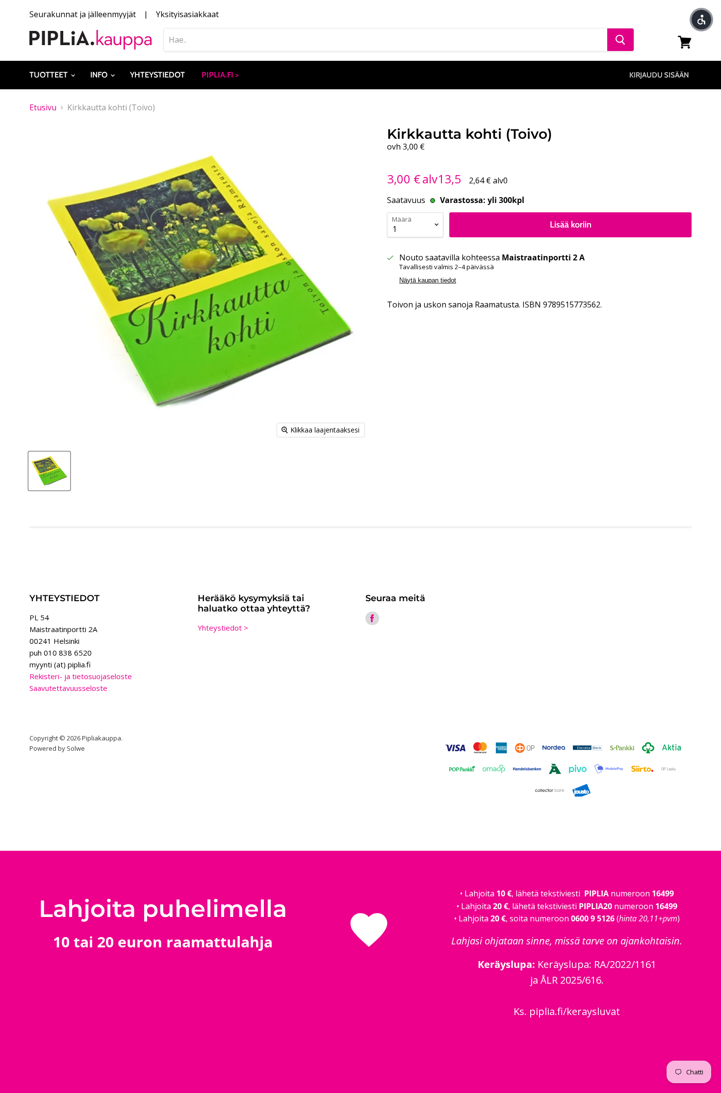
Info (99, 74)
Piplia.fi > (220, 74)
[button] (701, 19)
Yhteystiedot (157, 74)
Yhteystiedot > (223, 628)
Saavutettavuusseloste (68, 688)
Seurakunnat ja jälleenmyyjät (82, 14)
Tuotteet (49, 74)
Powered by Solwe (57, 748)
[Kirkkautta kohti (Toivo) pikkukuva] (49, 471)
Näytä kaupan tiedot (427, 280)
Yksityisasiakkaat (187, 14)
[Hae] (620, 39)
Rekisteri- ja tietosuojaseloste (80, 676)
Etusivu (42, 107)
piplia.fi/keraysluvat (574, 1011)
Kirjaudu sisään (659, 75)
